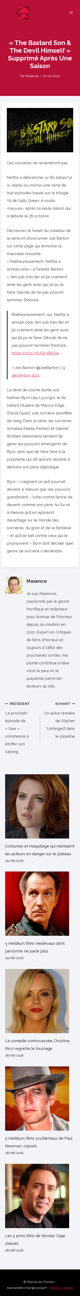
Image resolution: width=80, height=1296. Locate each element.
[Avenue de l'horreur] (25, 12)
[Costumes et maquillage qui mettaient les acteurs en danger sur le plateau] (40, 806)
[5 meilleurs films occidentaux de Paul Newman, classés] (40, 1098)
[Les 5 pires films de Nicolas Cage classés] (40, 1196)
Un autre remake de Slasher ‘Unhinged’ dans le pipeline (59, 720)
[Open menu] (71, 12)
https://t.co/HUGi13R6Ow (35, 353)
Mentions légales (61, 1288)
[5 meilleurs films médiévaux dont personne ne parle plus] (40, 903)
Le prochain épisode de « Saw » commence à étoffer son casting (17, 728)
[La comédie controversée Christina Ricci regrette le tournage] (40, 1001)
